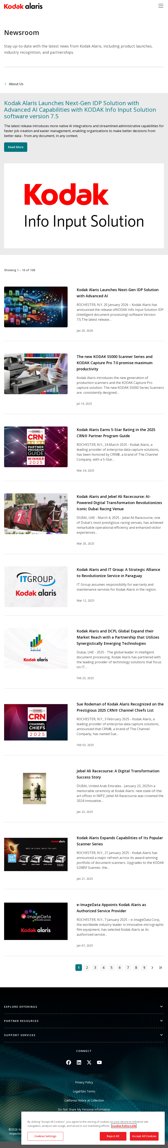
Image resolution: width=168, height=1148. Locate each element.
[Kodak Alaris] (23, 6)
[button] (84, 1007)
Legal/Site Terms (84, 1091)
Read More (15, 147)
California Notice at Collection (84, 1100)
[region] (93, 1128)
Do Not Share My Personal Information (84, 1109)
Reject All (113, 1136)
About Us (16, 84)
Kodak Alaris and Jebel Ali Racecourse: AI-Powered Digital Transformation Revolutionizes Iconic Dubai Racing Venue (119, 502)
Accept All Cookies (144, 1136)
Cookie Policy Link (124, 1126)
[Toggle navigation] (161, 6)
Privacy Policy (84, 1082)
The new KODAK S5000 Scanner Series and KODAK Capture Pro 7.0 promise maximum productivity (115, 362)
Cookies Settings (45, 1136)
